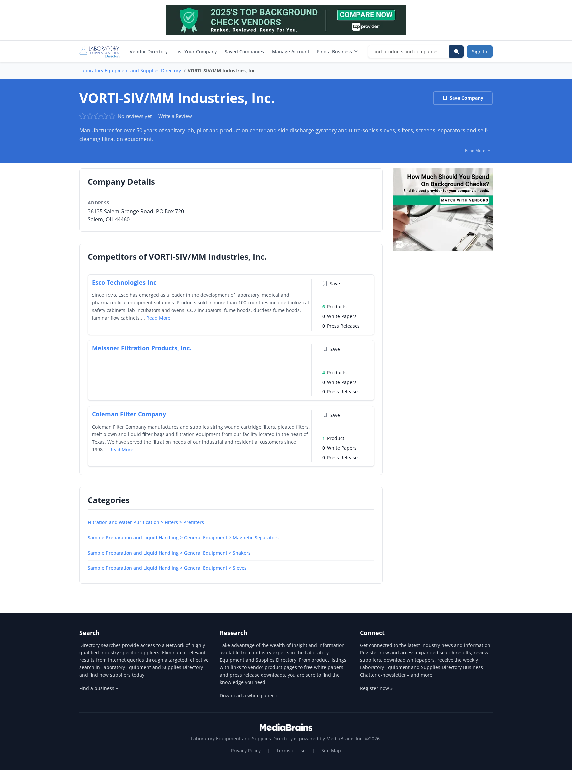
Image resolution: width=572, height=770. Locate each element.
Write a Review (175, 116)
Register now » (376, 688)
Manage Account (290, 51)
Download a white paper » (249, 695)
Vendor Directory (148, 51)
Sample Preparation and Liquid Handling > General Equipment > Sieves (167, 568)
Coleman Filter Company (129, 414)
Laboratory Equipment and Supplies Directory (130, 71)
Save (335, 283)
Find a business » (98, 688)
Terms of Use (291, 750)
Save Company (466, 98)
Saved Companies (244, 51)
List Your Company (196, 51)
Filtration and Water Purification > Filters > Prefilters (146, 522)
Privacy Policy (246, 750)
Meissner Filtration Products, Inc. (141, 348)
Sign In (479, 51)
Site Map (331, 750)
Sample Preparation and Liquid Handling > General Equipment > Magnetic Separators (183, 537)
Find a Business (334, 51)
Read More (158, 318)
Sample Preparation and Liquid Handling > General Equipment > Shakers (169, 553)
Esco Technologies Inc (124, 282)
